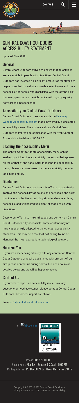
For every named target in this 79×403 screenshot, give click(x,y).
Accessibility (58, 390)
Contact (48, 4)
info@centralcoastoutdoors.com (30, 302)
